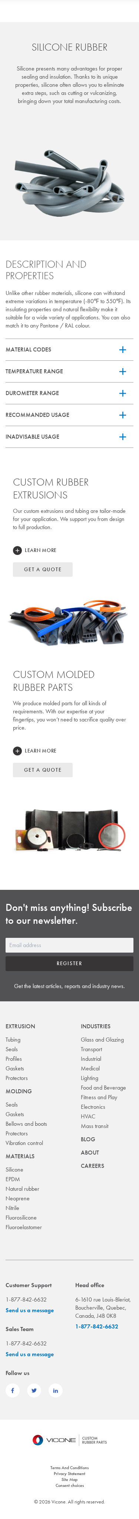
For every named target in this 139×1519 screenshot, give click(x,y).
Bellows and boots (26, 1124)
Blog (88, 1139)
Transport (91, 1049)
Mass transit (94, 1126)
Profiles (14, 1059)
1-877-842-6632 (96, 1326)
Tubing (13, 1039)
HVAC (88, 1116)
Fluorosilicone (21, 1217)
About (90, 1152)
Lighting (89, 1078)
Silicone (14, 1169)
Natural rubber (22, 1189)
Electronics (93, 1107)
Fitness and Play (99, 1097)
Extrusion (20, 1026)
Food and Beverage (103, 1087)
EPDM (13, 1179)
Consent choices (70, 1485)
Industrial (91, 1059)
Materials (20, 1156)
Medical (90, 1068)
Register (69, 963)
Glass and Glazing (102, 1039)
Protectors (17, 1078)
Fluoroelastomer (24, 1227)
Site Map (69, 1479)
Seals (12, 1049)
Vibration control (24, 1143)
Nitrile (12, 1208)
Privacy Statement (69, 1474)
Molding (19, 1091)
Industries (95, 1026)
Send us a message (30, 1310)
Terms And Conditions (69, 1468)
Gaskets (15, 1068)
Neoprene (18, 1198)
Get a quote (43, 569)
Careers (92, 1166)
